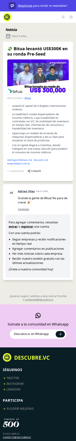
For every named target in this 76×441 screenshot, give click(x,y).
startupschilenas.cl (18, 160)
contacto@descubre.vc (17, 437)
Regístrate (25, 6)
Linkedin (14, 389)
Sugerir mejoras (20, 409)
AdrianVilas (26, 191)
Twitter (13, 378)
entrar (13, 227)
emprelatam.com (17, 163)
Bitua (28, 98)
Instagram (15, 384)
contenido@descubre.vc (39, 299)
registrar (27, 227)
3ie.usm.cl (40, 160)
